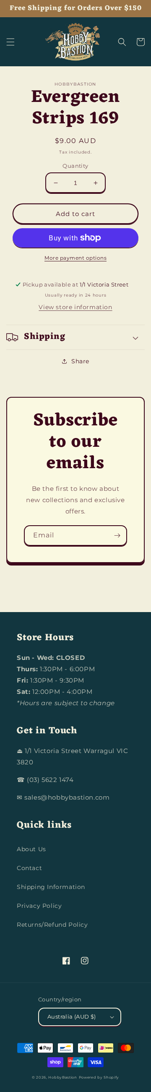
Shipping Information (51, 887)
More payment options (75, 258)
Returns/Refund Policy (52, 924)
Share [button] (80, 361)
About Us (31, 849)
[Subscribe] (117, 535)
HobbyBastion (62, 1077)
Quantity (75, 165)
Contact (29, 868)
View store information (75, 307)
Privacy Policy (39, 906)
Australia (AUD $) (71, 1016)
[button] (10, 42)
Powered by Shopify (99, 1077)
